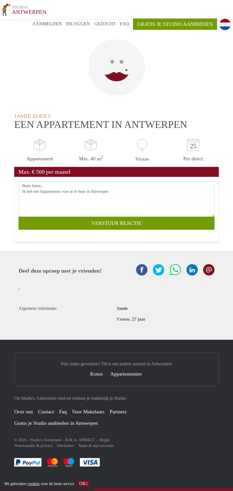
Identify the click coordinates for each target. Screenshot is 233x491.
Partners (118, 412)
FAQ (124, 23)
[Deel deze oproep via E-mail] (209, 269)
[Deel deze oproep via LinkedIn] (192, 269)
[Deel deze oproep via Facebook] (141, 269)
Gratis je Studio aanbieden (175, 24)
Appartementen (126, 374)
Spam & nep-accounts (96, 446)
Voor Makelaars (88, 412)
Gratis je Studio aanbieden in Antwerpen (56, 423)
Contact (46, 412)
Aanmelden (47, 23)
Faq (63, 412)
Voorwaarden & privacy (33, 446)
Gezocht (105, 23)
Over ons (23, 412)
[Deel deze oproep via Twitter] (158, 269)
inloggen (78, 23)
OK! (83, 483)
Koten (96, 374)
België (104, 440)
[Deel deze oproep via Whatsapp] (175, 269)
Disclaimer (65, 446)
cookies (33, 484)
